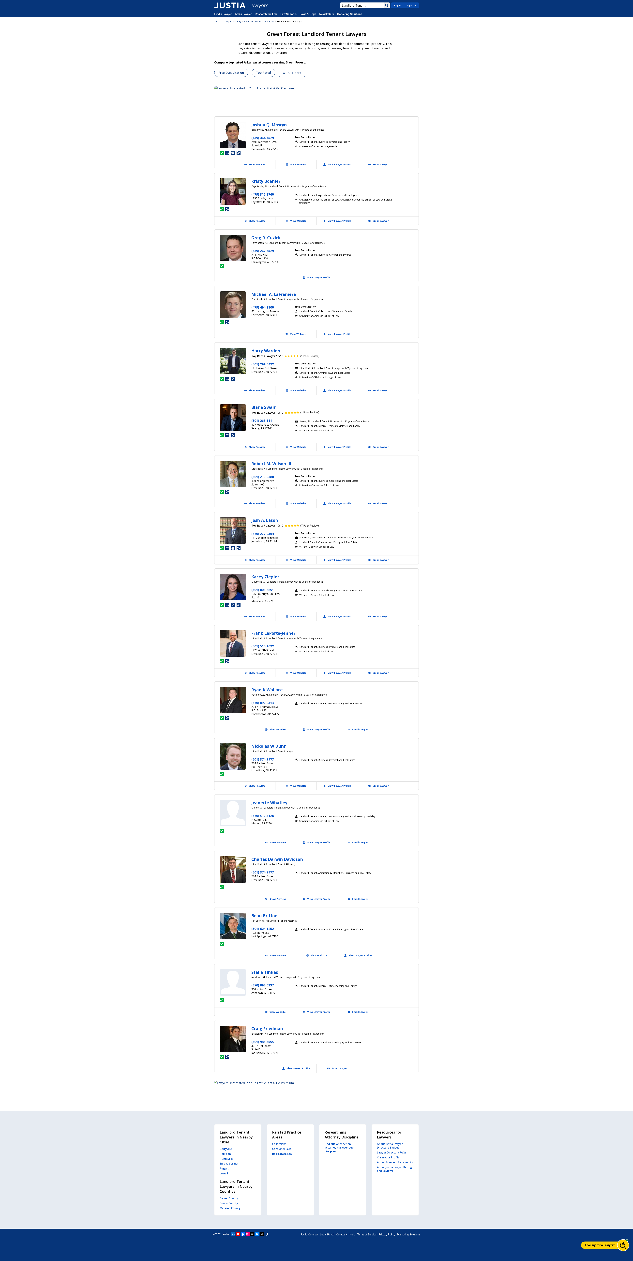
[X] (262, 1234)
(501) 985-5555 (262, 1042)
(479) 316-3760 (262, 194)
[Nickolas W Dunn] (233, 756)
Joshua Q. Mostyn (269, 124)
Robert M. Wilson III (271, 463)
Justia (217, 21)
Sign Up (411, 5)
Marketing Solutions (349, 14)
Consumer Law (281, 1149)
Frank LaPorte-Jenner (273, 633)
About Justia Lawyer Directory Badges (390, 1145)
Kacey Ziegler (265, 576)
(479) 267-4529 (262, 251)
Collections (279, 1144)
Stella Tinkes (264, 972)
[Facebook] (243, 1234)
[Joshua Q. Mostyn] (233, 135)
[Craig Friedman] (233, 1039)
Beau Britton (264, 915)
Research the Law (266, 14)
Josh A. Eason (264, 520)
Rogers (224, 1168)
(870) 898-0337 (262, 985)
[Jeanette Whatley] (233, 813)
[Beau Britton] (233, 926)
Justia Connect (309, 1234)
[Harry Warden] (233, 361)
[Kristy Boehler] (233, 191)
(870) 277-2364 (262, 533)
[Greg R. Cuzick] (233, 248)
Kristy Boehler (265, 181)
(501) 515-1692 (262, 646)
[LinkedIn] (233, 1234)
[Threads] (252, 1234)
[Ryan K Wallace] (233, 700)
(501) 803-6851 (262, 590)
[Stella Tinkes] (233, 982)
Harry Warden (265, 350)
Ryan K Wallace (267, 689)
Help (352, 1234)
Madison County (230, 1208)
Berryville (226, 1149)
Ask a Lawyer (243, 14)
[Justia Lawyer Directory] (230, 5)
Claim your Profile (388, 1157)
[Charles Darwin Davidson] (233, 869)
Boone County (229, 1203)
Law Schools (288, 14)
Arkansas (269, 21)
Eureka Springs (229, 1163)
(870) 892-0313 (262, 703)
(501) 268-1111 (262, 420)
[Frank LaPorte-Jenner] (233, 643)
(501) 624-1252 (262, 928)
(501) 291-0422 (262, 364)
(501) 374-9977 (262, 759)
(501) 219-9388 (262, 477)
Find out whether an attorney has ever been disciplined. (340, 1147)
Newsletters (326, 14)
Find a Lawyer (223, 14)
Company (341, 1234)
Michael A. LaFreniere (273, 294)
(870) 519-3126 (262, 815)
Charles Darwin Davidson (277, 859)
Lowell (224, 1173)
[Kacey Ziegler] (233, 587)
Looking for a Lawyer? (600, 1245)
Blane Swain (264, 407)
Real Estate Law (282, 1154)
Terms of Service (367, 1234)
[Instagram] (248, 1234)
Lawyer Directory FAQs (391, 1152)
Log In (397, 5)
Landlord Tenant (252, 21)
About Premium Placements (395, 1162)
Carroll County (229, 1198)
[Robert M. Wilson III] (233, 474)
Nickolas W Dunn (269, 746)
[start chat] (623, 1245)
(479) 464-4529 (262, 138)
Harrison (225, 1154)
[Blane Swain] (233, 417)
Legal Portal (327, 1234)
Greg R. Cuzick (266, 237)
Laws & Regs (308, 14)
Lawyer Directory (232, 21)
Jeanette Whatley (269, 802)
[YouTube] (238, 1234)
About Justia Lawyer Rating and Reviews (394, 1169)
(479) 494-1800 (262, 307)
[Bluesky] (257, 1234)
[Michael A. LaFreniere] (233, 304)
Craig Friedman (267, 1028)
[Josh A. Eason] (233, 530)
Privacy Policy (386, 1234)
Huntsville (226, 1159)
